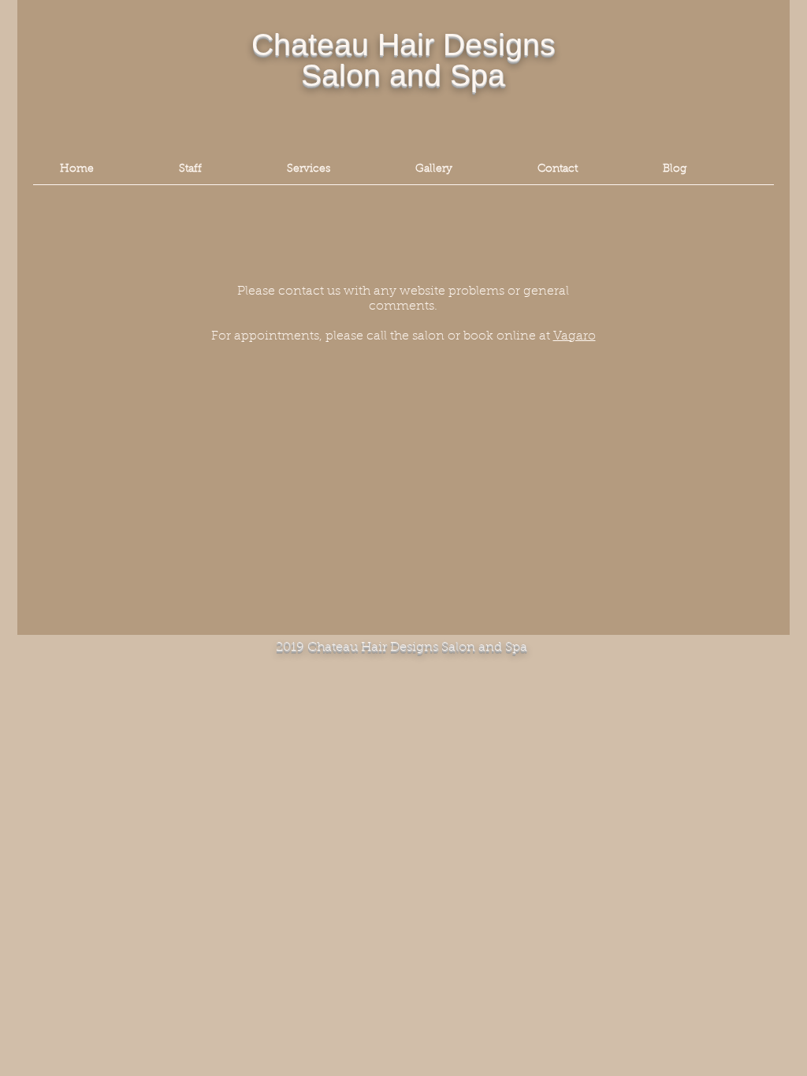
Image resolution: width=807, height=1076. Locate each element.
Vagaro (574, 336)
